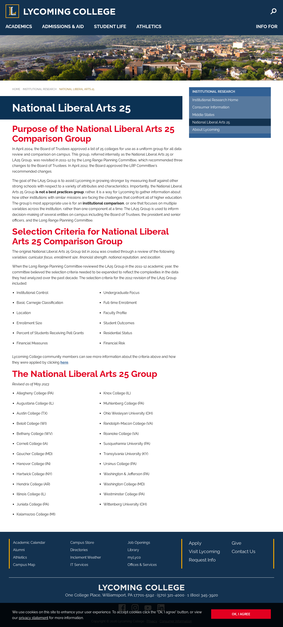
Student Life (110, 26)
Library (133, 550)
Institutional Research (40, 89)
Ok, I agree (241, 614)
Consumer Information (210, 107)
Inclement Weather (85, 557)
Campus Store (82, 542)
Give (236, 543)
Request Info (202, 560)
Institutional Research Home (215, 100)
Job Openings (139, 542)
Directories (79, 550)
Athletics (148, 26)
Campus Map (24, 565)
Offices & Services (142, 565)
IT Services (79, 565)
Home (16, 89)
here (64, 362)
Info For (266, 26)
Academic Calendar (29, 542)
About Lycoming (206, 129)
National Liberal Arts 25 (211, 122)
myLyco (134, 557)
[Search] (273, 11)
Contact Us (243, 551)
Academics (19, 26)
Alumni (19, 550)
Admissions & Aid (63, 26)
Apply (195, 543)
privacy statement (33, 618)
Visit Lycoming (204, 551)
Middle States (203, 115)
